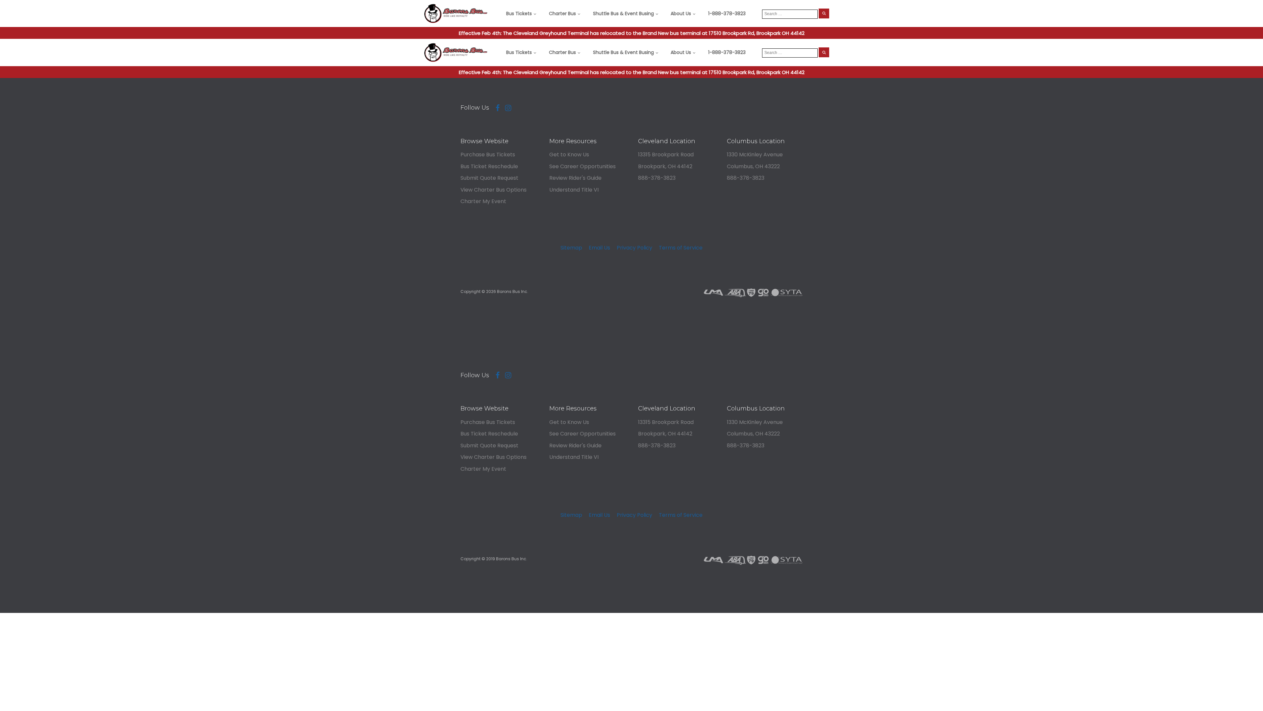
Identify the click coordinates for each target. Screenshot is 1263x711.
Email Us (599, 247)
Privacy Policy (634, 247)
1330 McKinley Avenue (755, 154)
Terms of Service (681, 247)
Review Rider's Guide (575, 178)
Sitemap (571, 247)
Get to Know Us (569, 154)
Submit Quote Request (489, 178)
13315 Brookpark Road (666, 154)
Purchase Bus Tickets (487, 154)
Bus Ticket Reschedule (489, 166)
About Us (681, 13)
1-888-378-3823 (727, 13)
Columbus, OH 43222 (753, 166)
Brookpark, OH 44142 (665, 166)
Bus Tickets (519, 13)
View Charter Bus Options (493, 190)
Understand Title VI (574, 190)
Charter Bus (562, 13)
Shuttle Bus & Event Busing (623, 13)
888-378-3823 (657, 178)
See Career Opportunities (582, 166)
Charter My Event (483, 201)
